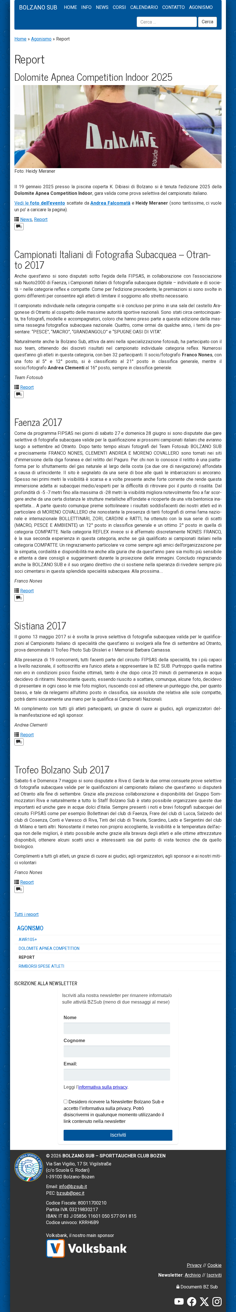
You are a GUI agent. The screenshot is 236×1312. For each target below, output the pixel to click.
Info (86, 7)
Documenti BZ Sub (198, 1287)
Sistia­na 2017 (40, 625)
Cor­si (119, 7)
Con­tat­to (173, 7)
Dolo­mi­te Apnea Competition (49, 948)
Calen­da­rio (144, 7)
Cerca (207, 21)
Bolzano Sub (38, 7)
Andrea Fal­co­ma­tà (110, 203)
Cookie (215, 1265)
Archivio (193, 1275)
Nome (70, 1017)
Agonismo (41, 39)
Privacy (194, 1265)
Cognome (74, 1040)
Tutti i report (26, 914)
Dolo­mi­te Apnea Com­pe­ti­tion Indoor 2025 (93, 76)
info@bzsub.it (73, 1186)
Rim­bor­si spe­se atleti (41, 966)
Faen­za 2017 (38, 422)
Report (40, 219)
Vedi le (39, 203)
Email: (70, 1063)
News (102, 7)
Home (70, 7)
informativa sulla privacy (102, 1087)
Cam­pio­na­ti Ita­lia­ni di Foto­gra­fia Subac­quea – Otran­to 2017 (112, 259)
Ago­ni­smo (201, 7)
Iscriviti (214, 1275)
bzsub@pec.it (70, 1193)
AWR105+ (28, 939)
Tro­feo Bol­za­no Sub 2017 (61, 769)
